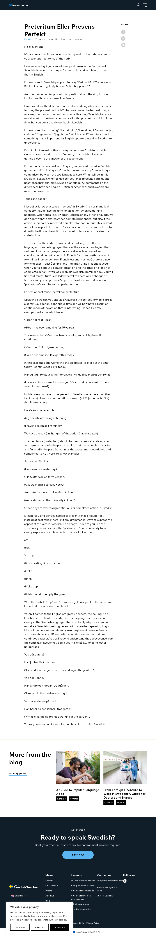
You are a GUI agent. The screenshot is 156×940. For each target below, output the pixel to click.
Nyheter (74, 798)
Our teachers (51, 885)
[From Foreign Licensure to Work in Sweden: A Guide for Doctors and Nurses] (125, 767)
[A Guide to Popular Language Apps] (78, 767)
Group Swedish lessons (82, 885)
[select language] (18, 895)
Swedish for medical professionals (81, 897)
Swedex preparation (81, 909)
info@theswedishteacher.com (111, 880)
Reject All (39, 927)
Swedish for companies (82, 890)
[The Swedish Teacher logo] (23, 887)
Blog (47, 900)
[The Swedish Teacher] (18, 5)
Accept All (59, 927)
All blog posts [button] (17, 773)
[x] (123, 38)
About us (49, 895)
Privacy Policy (92, 923)
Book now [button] (78, 854)
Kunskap (28, 39)
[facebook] (123, 32)
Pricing (48, 890)
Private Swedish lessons (83, 880)
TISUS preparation (80, 904)
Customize (20, 927)
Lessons (49, 880)
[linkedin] (123, 45)
